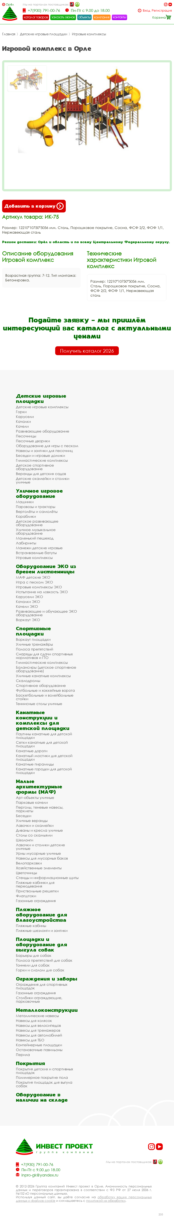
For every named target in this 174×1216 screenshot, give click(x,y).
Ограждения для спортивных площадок (41, 986)
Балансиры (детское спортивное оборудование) (46, 669)
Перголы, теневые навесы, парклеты (39, 809)
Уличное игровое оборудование (39, 493)
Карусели (25, 416)
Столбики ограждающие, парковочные (39, 999)
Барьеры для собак (33, 955)
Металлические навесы (37, 1015)
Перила (23, 1054)
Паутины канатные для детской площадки (44, 735)
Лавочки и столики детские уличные (40, 846)
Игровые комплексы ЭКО (39, 587)
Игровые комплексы (89, 34)
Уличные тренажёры (34, 644)
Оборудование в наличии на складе (42, 1097)
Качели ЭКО (27, 606)
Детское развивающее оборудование (37, 523)
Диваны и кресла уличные (39, 830)
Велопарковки (29, 863)
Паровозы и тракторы (35, 506)
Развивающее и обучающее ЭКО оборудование (46, 613)
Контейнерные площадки (39, 1045)
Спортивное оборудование (41, 685)
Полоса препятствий (34, 649)
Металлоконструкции (47, 1010)
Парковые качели (32, 802)
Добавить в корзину (29, 206)
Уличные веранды (32, 820)
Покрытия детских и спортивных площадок (44, 1070)
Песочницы (26, 436)
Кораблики (26, 516)
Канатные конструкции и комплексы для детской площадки (42, 720)
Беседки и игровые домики (40, 455)
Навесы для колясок (34, 1020)
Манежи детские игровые (39, 548)
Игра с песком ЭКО (34, 582)
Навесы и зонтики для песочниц (44, 450)
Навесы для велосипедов (38, 1025)
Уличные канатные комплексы (43, 676)
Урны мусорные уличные (38, 853)
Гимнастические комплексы (42, 460)
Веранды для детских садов (41, 473)
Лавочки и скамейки (34, 825)
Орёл (10, 4)
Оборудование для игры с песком (47, 446)
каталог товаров (36, 17)
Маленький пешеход (34, 538)
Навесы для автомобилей (39, 1035)
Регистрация (162, 10)
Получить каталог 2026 (87, 351)
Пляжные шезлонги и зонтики (41, 930)
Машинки (25, 502)
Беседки (23, 816)
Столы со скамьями (34, 835)
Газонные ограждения (36, 900)
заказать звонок (63, 17)
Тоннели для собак (33, 965)
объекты (84, 17)
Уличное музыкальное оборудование (36, 531)
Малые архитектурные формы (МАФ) (39, 786)
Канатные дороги (31, 751)
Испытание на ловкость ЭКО (42, 592)
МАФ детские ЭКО (33, 577)
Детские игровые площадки (43, 34)
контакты (119, 17)
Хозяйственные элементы (39, 868)
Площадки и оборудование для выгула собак (41, 944)
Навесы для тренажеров (38, 1030)
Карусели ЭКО (29, 596)
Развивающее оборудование (42, 431)
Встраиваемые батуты (36, 553)
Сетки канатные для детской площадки (42, 744)
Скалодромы (28, 680)
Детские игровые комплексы (42, 407)
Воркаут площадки (33, 639)
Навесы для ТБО (30, 1040)
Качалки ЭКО (28, 601)
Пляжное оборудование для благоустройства (41, 915)
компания (101, 17)
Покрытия (30, 1063)
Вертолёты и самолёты (37, 511)
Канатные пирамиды (35, 764)
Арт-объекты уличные (35, 797)
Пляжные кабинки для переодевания (35, 884)
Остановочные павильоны (39, 1050)
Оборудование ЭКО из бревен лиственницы (46, 569)
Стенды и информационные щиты (47, 877)
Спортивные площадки (33, 631)
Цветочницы (26, 873)
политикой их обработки (105, 1200)
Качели (22, 426)
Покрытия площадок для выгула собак (44, 1084)
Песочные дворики (33, 441)
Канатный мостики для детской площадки (44, 757)
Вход (146, 10)
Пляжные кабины (31, 925)
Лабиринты (26, 543)
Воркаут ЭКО (28, 620)
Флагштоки (26, 896)
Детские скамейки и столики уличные (42, 480)
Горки (21, 412)
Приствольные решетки (37, 891)
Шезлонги (24, 840)
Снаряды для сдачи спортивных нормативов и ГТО (44, 655)
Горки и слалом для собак (40, 970)
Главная (8, 34)
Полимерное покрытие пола (42, 1077)
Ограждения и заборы (46, 978)
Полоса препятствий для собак (44, 960)
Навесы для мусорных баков (42, 858)
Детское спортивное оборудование (35, 467)
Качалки (23, 421)
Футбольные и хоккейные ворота (45, 690)
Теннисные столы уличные (39, 703)
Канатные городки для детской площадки (44, 770)
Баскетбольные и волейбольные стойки (44, 697)
